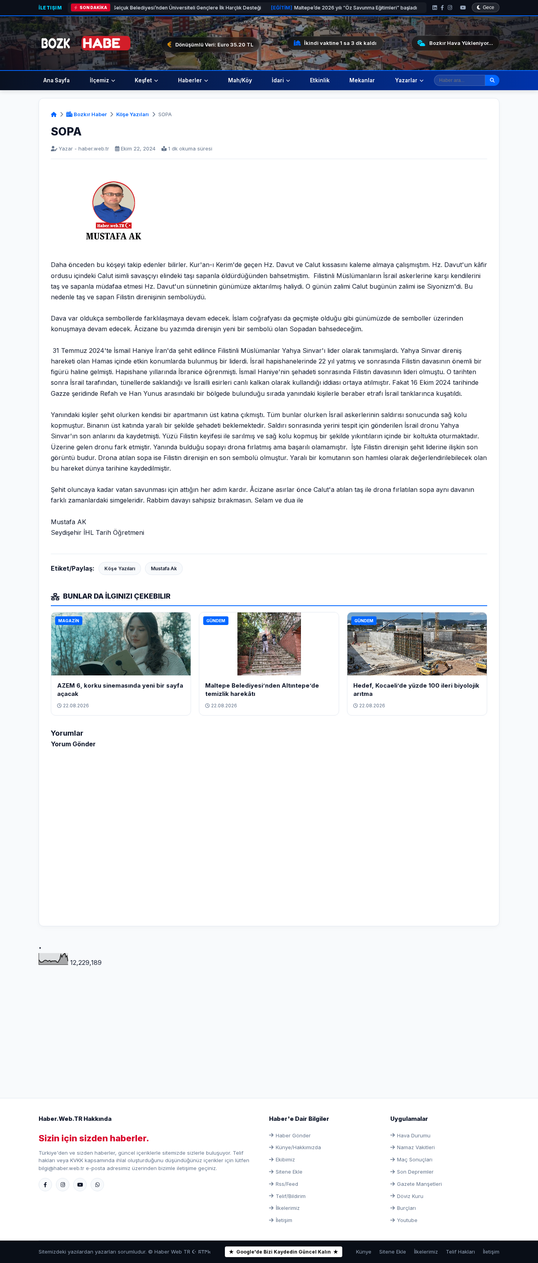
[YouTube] (463, 8)
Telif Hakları (460, 1251)
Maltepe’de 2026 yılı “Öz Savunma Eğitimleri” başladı (303, 8)
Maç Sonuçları (414, 1159)
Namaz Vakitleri (416, 1147)
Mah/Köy (240, 80)
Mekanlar (362, 80)
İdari (278, 80)
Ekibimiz (285, 1159)
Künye (363, 1251)
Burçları (406, 1208)
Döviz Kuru (410, 1196)
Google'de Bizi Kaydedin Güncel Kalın (283, 1252)
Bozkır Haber (89, 114)
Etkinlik (320, 80)
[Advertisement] (269, 1023)
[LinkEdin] (434, 8)
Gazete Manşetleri (419, 1184)
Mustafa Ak (164, 568)
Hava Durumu (413, 1135)
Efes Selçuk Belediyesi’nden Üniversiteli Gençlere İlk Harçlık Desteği (129, 8)
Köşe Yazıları (132, 114)
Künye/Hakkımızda (298, 1147)
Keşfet (143, 80)
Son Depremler (415, 1171)
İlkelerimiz (288, 1208)
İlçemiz (99, 80)
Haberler (190, 80)
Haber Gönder (293, 1135)
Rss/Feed (287, 1184)
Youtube (407, 1220)
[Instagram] (450, 8)
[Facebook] (442, 8)
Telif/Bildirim (291, 1196)
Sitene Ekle (289, 1171)
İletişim (50, 8)
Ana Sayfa (56, 80)
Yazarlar (406, 80)
